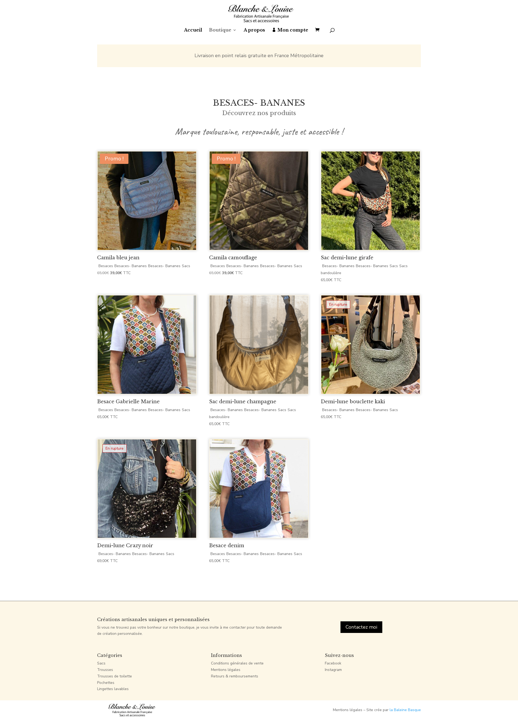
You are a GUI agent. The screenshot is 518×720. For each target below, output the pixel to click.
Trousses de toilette (114, 676)
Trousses (105, 669)
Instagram (333, 669)
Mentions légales (225, 669)
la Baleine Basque (405, 709)
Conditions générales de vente (237, 663)
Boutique (220, 30)
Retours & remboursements (234, 676)
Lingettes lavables (113, 688)
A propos (254, 30)
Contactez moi (361, 627)
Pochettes (105, 682)
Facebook (333, 663)
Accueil (193, 30)
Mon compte (292, 30)
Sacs (101, 663)
